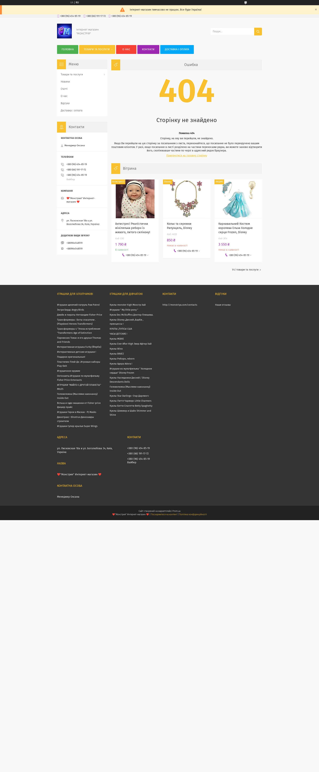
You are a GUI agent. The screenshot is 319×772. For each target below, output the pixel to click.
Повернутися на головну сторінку (186, 155)
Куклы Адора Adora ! (121, 364)
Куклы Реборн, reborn (122, 359)
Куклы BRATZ (117, 354)
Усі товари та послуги (245, 269)
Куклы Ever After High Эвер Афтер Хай (131, 344)
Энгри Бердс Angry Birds (70, 310)
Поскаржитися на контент (164, 514)
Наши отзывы (223, 305)
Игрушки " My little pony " (124, 310)
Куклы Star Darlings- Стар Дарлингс (129, 396)
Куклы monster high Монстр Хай (128, 305)
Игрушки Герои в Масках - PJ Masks (76, 412)
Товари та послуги (97, 49)
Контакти (148, 49)
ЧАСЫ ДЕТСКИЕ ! (118, 334)
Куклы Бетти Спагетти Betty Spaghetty (131, 406)
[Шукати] (258, 31)
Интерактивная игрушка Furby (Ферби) (79, 347)
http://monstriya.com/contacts (179, 305)
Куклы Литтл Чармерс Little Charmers (130, 401)
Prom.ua (176, 511)
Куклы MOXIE (117, 339)
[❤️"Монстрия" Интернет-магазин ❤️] (64, 37)
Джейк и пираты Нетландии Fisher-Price (79, 315)
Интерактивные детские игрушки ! (76, 352)
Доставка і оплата (177, 49)
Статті (64, 89)
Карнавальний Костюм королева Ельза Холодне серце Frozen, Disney (235, 228)
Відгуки (65, 103)
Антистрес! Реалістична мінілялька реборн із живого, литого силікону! (132, 228)
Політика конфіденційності (193, 514)
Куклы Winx (116, 349)
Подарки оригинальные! (71, 357)
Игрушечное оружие (68, 371)
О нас (126, 49)
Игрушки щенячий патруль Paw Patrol (78, 305)
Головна (68, 49)
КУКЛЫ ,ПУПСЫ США (121, 329)
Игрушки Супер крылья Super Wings (77, 426)
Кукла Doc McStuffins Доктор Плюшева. (131, 315)
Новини (65, 82)
